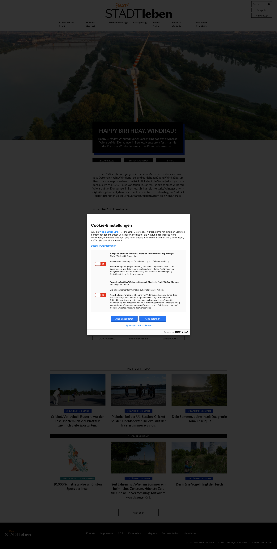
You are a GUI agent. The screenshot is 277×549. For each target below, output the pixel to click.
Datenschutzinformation (103, 246)
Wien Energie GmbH (109, 231)
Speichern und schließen (138, 325)
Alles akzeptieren (124, 318)
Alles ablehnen (152, 318)
